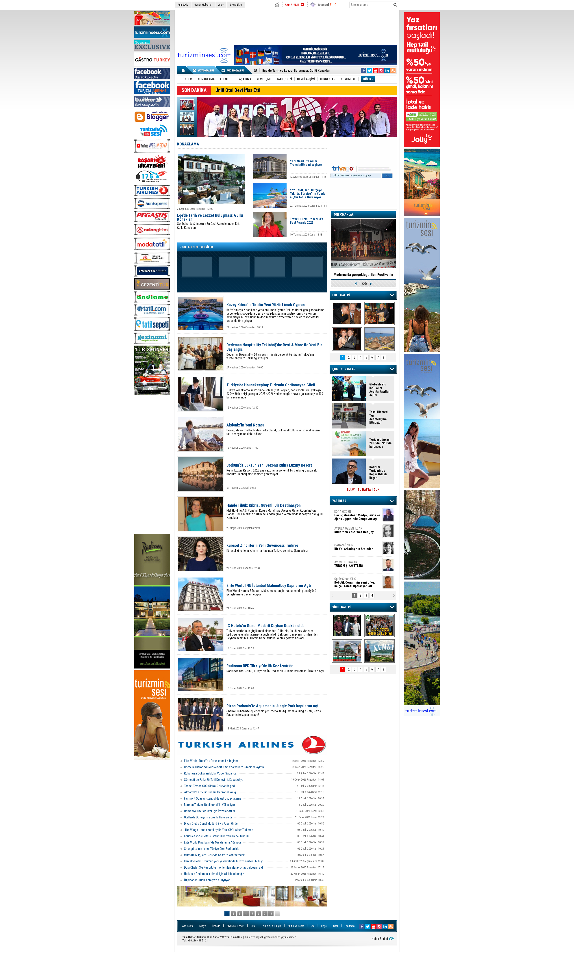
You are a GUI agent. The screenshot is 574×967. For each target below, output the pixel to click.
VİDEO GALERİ (341, 607)
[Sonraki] (277, 913)
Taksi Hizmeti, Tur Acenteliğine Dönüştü (379, 417)
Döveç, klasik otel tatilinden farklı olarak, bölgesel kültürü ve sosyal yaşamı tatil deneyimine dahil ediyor (273, 429)
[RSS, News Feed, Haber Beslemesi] (393, 70)
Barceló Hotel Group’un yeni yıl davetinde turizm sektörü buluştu (224, 861)
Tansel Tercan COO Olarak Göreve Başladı (210, 786)
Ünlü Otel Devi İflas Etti (237, 90)
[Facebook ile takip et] (363, 70)
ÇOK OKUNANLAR (343, 369)
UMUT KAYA (351, 565)
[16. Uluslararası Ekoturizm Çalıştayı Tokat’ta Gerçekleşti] (379, 625)
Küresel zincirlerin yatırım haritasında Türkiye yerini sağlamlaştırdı (267, 547)
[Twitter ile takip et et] (369, 70)
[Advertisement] (152, 465)
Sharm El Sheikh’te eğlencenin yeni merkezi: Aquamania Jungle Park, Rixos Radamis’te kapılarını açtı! (273, 710)
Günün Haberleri (203, 4)
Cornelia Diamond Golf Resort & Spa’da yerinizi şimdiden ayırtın (224, 767)
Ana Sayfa (183, 4)
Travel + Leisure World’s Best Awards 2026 (306, 220)
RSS (253, 926)
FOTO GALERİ (341, 295)
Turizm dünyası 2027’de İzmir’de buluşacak (380, 443)
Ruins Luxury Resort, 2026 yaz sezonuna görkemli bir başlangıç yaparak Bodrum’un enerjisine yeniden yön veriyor (271, 469)
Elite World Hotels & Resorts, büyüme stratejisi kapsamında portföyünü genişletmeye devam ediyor (271, 589)
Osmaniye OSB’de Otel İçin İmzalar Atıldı (209, 811)
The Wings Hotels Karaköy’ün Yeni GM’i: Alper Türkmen (218, 830)
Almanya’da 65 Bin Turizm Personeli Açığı (210, 792)
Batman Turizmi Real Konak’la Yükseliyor (209, 805)
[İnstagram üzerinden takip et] (381, 70)
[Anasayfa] (183, 70)
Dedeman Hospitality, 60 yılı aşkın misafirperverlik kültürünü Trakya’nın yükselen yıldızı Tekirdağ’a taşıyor (274, 351)
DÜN (377, 489)
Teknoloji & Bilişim (271, 926)
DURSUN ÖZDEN (357, 582)
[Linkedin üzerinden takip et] (387, 70)
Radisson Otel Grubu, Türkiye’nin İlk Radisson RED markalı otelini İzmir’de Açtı (275, 668)
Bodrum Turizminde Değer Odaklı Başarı (378, 472)
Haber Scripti (380, 939)
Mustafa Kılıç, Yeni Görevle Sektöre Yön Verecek (214, 855)
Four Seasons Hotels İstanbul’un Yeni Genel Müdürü (217, 836)
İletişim (216, 926)
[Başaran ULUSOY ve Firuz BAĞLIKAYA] (347, 313)
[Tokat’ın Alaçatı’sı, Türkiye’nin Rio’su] (379, 651)
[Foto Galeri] (204, 70)
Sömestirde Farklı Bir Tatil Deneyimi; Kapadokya (213, 779)
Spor (335, 926)
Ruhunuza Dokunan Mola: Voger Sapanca (210, 773)
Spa (313, 926)
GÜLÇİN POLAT (353, 530)
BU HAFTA (364, 489)
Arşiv (221, 4)
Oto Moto (349, 926)
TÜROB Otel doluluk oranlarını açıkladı (363, 275)
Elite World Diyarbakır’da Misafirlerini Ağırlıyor (212, 842)
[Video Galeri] (233, 70)
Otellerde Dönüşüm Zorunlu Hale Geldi (208, 817)
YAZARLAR (339, 501)
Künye (202, 926)
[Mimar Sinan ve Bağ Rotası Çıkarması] (347, 625)
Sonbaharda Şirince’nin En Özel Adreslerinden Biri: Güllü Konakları (210, 221)
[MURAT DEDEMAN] (347, 339)
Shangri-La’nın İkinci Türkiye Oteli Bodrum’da (211, 848)
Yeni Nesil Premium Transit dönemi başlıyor (306, 163)
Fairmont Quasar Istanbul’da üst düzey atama (212, 798)
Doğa (324, 926)
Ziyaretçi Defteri (235, 926)
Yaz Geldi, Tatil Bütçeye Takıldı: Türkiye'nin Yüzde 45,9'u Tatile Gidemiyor (308, 193)
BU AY (351, 489)
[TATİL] (379, 339)
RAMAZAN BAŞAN (348, 513)
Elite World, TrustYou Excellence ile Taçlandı (211, 761)
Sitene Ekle (236, 4)
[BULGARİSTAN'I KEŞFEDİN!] (347, 651)
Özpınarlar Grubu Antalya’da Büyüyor (207, 880)
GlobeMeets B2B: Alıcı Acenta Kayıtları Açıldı (292, 70)
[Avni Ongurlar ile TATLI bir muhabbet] (379, 313)
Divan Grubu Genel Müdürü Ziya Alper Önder (211, 823)
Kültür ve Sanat (296, 926)
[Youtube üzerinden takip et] (375, 70)
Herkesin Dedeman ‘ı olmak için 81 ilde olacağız (214, 874)
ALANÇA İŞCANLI (353, 548)
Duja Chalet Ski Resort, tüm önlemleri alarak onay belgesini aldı (223, 867)
